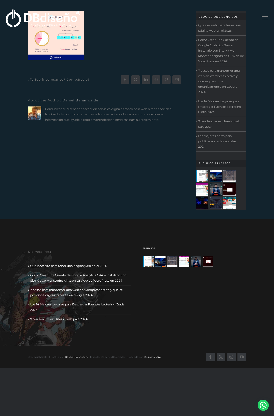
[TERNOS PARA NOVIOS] (216, 189)
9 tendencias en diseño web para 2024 (59, 319)
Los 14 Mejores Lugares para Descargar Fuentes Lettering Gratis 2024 (219, 107)
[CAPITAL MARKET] (216, 176)
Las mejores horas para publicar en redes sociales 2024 (217, 141)
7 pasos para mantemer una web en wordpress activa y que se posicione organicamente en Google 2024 (76, 292)
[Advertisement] (137, 64)
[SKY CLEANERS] (202, 176)
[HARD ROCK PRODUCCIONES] (202, 203)
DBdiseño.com (152, 357)
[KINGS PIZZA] (229, 189)
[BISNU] (216, 203)
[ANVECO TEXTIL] (229, 203)
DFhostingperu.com (76, 357)
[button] (263, 405)
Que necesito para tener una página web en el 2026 (68, 266)
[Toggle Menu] (265, 18)
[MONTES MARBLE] (229, 176)
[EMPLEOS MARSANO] (202, 189)
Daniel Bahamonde (80, 100)
